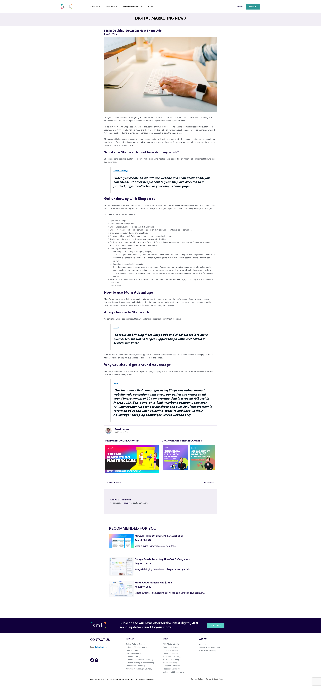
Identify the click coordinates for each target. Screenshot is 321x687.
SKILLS (166, 639)
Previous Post (112, 483)
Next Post (210, 483)
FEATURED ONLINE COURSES (122, 441)
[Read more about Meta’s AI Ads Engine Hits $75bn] (121, 589)
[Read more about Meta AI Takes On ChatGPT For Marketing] (121, 541)
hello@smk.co (101, 647)
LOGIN (240, 7)
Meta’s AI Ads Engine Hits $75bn (153, 582)
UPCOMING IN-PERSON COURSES (182, 441)
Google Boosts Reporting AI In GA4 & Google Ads (162, 559)
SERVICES (130, 639)
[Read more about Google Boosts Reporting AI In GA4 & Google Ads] (121, 566)
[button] (108, 458)
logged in (126, 503)
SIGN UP (252, 7)
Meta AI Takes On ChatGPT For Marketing (159, 536)
